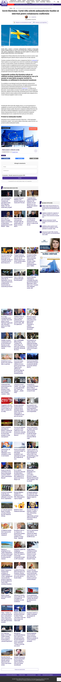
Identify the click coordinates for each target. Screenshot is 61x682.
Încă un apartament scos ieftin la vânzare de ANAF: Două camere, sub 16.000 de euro (32, 533)
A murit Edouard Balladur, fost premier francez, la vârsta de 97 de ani (19, 200)
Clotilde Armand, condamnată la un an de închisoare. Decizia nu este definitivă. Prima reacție (6, 344)
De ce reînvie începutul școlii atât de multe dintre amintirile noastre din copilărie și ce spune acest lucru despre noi (19, 474)
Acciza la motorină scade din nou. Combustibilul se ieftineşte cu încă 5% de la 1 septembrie (7, 495)
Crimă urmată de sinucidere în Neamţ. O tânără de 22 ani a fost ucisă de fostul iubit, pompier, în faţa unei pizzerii (6, 432)
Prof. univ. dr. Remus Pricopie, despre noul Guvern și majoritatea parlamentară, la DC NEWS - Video (6, 222)
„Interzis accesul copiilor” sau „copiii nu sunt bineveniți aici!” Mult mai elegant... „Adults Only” (19, 388)
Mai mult (30, 3)
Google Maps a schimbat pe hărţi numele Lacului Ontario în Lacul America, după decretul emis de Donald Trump (32, 554)
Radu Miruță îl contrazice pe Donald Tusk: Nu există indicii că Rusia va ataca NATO (18, 222)
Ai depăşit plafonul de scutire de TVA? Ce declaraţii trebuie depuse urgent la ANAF (32, 495)
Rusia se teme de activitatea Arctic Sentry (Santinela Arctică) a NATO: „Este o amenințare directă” (6, 474)
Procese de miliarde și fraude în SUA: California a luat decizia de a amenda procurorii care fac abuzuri (19, 431)
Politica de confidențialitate (11, 674)
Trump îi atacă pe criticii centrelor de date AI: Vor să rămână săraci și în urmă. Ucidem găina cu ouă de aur (19, 258)
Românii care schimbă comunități (17, 1)
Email (35, 158)
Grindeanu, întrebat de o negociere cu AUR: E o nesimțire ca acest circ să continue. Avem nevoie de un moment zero (50, 215)
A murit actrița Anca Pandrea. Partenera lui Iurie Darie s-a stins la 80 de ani (32, 222)
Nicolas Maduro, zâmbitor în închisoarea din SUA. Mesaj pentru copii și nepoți (19, 495)
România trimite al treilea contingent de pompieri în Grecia (32, 615)
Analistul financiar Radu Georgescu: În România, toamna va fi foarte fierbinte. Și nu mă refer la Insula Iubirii (19, 574)
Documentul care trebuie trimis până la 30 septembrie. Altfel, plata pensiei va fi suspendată (32, 408)
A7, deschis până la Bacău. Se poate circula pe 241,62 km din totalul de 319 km (6, 513)
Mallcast (48, 1)
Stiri (14, 8)
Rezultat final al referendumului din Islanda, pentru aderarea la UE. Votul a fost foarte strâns (6, 661)
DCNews (4, 3)
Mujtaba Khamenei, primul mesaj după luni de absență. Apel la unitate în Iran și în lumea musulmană (19, 661)
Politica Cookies (22, 674)
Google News (15, 151)
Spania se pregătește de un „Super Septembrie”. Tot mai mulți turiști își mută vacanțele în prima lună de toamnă (6, 554)
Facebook (6, 158)
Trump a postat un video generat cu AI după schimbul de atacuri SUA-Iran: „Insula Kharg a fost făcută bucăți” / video (32, 454)
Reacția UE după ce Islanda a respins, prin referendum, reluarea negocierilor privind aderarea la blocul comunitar (32, 514)
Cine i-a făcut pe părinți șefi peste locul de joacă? (18, 278)
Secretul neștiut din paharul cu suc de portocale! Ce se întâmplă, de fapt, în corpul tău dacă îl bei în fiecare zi (6, 258)
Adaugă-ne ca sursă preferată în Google (23, 22)
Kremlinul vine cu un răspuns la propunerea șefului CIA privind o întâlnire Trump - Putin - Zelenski (19, 534)
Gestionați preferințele (31, 674)
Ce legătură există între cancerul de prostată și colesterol (6, 533)
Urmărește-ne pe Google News (41, 22)
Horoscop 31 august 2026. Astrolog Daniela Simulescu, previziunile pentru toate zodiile (51, 233)
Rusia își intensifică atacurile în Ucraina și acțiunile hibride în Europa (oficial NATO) (32, 364)
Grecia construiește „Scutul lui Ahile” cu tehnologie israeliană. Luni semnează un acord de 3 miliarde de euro (19, 454)
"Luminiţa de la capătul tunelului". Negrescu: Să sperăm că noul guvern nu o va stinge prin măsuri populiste (32, 202)
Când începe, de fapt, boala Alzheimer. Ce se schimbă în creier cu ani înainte (6, 452)
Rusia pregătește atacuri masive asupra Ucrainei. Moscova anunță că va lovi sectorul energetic (32, 637)
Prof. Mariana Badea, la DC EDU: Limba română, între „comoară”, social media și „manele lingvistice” (6, 637)
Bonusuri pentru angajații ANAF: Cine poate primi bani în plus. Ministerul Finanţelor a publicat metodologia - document (31, 323)
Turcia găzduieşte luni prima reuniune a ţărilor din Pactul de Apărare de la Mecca (32, 598)
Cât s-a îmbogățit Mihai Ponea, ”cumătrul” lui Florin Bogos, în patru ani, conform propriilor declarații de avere (19, 344)
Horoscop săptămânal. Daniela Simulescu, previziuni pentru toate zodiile (50, 221)
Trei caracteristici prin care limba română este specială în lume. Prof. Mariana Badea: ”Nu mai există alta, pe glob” (6, 202)
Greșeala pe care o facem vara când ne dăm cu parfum (6, 362)
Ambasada (34, 60)
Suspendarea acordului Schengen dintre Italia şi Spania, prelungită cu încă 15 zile (32, 388)
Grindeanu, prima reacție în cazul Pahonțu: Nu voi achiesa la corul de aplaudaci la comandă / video (34, 4)
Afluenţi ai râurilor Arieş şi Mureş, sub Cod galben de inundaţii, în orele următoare (19, 598)
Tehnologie (42, 1)
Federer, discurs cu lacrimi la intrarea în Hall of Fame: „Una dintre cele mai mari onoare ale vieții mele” (19, 616)
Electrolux (24, 88)
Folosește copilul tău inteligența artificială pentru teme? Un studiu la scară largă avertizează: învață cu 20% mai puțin (19, 554)
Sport (37, 1)
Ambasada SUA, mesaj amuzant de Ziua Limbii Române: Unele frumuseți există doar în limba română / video (6, 389)
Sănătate (28, 1)
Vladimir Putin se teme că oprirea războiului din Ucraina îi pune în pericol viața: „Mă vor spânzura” (19, 320)
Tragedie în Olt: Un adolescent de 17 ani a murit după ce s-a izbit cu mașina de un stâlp (6, 408)
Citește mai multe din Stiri (20, 669)
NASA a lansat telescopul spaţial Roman (6, 596)
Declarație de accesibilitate (48, 674)
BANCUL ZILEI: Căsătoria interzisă (19, 510)
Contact (39, 674)
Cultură (33, 1)
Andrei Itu (33, 17)
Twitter (20, 158)
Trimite (19, 178)
